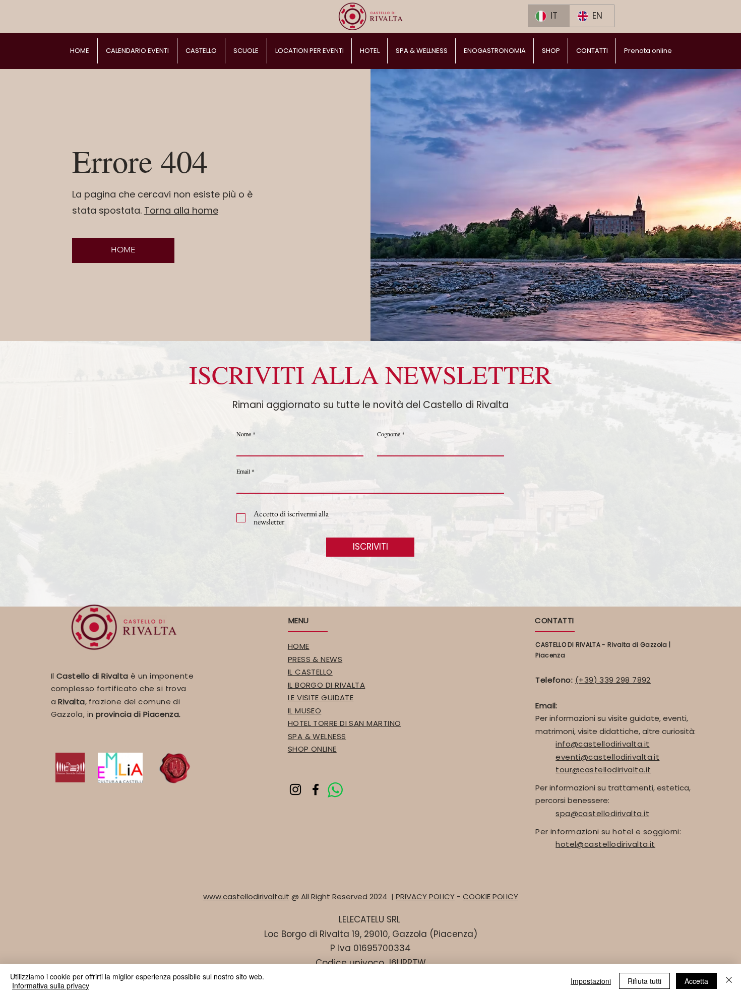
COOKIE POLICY (490, 896)
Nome (243, 434)
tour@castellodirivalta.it (603, 769)
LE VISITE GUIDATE (321, 697)
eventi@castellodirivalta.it (607, 757)
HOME (299, 646)
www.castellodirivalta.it (246, 896)
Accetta (696, 981)
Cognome (388, 434)
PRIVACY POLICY (425, 896)
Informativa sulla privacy (50, 985)
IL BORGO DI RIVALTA (326, 685)
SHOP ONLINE (312, 749)
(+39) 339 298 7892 (613, 680)
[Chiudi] (729, 981)
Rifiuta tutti (644, 981)
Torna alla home (181, 210)
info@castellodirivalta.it (602, 744)
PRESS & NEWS (315, 659)
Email (243, 471)
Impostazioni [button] (591, 981)
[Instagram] (295, 789)
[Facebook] (315, 789)
